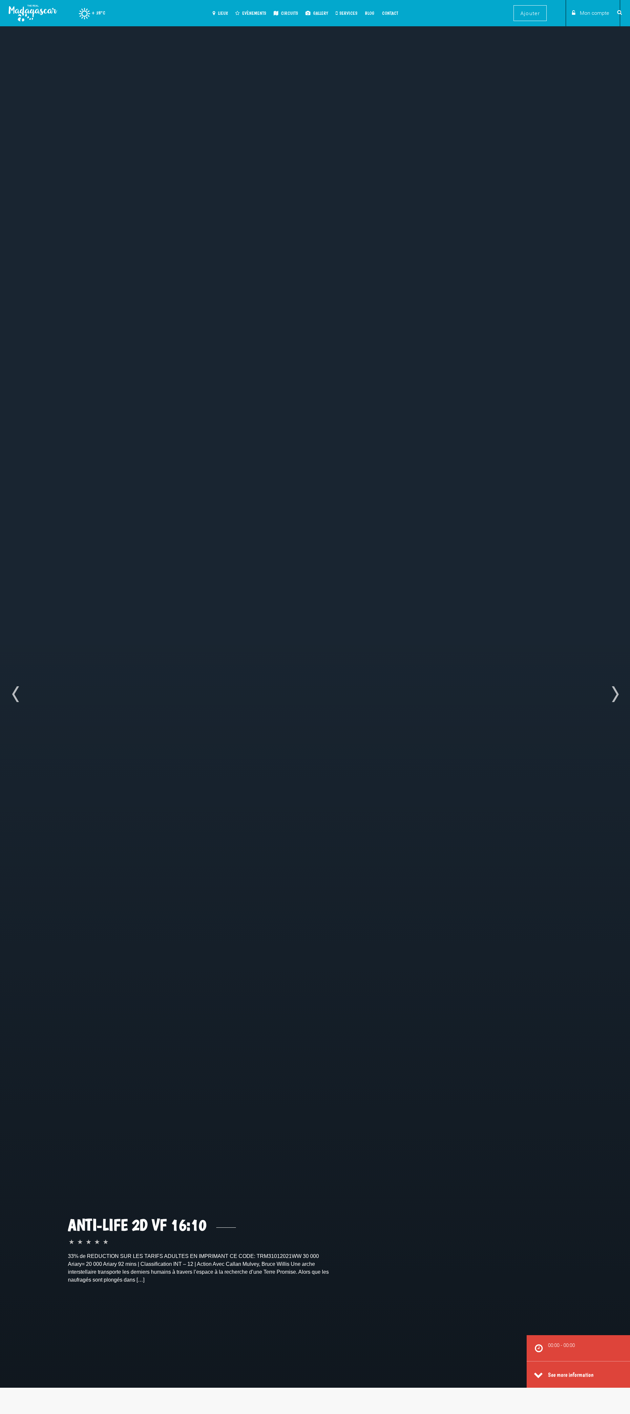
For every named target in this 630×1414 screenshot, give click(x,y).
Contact (390, 13)
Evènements (253, 13)
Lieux (222, 13)
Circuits (289, 13)
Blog (369, 13)
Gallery (320, 13)
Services (348, 13)
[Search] (618, 12)
